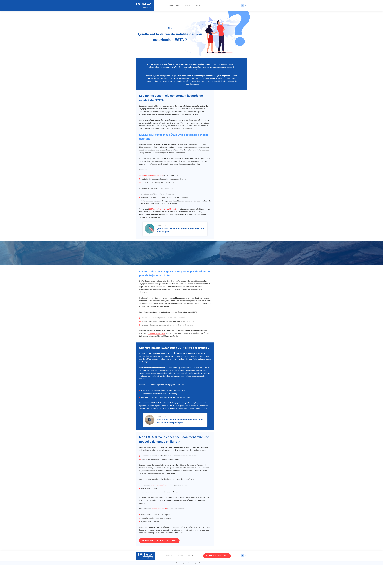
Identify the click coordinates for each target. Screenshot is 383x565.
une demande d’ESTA (159, 509)
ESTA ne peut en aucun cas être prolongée (164, 209)
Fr (242, 5)
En (246, 5)
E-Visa (187, 5)
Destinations (174, 5)
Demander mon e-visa (217, 556)
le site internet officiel (159, 485)
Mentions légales (181, 563)
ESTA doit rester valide (156, 333)
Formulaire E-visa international (159, 540)
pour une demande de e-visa (152, 175)
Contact (198, 5)
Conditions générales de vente (197, 563)
